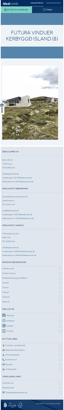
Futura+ (5, 287)
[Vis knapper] (2, 113)
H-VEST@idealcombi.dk (23, 181)
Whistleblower (8, 388)
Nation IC (6, 302)
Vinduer (5, 283)
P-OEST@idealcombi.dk (22, 214)
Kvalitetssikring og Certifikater (15, 278)
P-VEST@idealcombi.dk (22, 178)
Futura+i (5, 292)
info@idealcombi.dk (10, 174)
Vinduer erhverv (53, 3)
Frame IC (6, 297)
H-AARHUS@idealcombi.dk (25, 255)
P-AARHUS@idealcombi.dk (23, 251)
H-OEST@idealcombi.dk (24, 218)
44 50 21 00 (10, 204)
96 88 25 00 (10, 168)
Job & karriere (8, 383)
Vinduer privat (37, 3)
